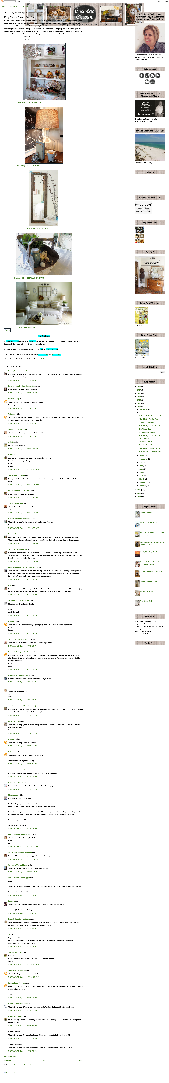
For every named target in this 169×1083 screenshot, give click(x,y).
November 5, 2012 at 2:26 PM (23, 595)
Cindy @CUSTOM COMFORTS (29, 102)
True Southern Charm (147, 445)
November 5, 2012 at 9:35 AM (23, 423)
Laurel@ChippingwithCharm (19, 919)
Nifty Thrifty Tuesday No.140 (149, 426)
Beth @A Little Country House (19, 490)
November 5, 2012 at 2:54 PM (23, 633)
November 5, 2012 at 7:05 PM (23, 746)
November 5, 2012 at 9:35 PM (23, 789)
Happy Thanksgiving (146, 422)
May (141, 472)
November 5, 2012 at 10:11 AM (23, 449)
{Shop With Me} (39, 6)
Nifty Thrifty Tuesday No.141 (149, 419)
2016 (139, 393)
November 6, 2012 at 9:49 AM (23, 946)
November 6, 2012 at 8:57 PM (23, 1010)
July (141, 466)
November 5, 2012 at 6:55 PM (23, 733)
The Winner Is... (145, 429)
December (143, 409)
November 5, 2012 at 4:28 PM (23, 700)
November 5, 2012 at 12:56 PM (23, 561)
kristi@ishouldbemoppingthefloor (20, 834)
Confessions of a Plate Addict (18, 675)
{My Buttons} (53, 6)
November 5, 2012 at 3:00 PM (23, 646)
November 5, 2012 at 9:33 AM (23, 408)
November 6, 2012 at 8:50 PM (23, 998)
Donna (10, 455)
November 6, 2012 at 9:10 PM (23, 1026)
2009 (139, 496)
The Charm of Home (15, 952)
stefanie (11, 442)
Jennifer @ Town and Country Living (22, 706)
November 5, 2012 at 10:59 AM (23, 485)
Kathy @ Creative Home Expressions (21, 386)
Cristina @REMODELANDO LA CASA (33, 229)
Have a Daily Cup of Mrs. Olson (20, 652)
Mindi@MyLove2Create (17, 970)
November (143, 413)
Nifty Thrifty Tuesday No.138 (19, 17)
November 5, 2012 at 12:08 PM (23, 543)
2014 (139, 400)
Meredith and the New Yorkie (18, 600)
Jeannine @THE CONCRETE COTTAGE (32, 166)
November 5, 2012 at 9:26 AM (23, 380)
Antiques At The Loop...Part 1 (150, 416)
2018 (139, 387)
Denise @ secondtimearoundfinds (20, 518)
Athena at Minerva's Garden (18, 770)
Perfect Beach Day (145, 441)
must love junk (13, 721)
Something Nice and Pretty (18, 865)
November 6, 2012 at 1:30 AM (23, 895)
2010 (139, 493)
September (143, 459)
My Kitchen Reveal (147, 591)
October (142, 456)
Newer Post (8, 1060)
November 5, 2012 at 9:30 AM (23, 393)
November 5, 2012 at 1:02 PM (23, 579)
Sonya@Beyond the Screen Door (20, 852)
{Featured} (26, 6)
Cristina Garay (13, 399)
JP (9, 934)
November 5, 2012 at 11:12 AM (23, 497)
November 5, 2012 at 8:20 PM (23, 777)
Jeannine (11, 901)
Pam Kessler (12, 534)
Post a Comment (10, 1056)
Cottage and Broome (15, 1016)
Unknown (11, 414)
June (141, 469)
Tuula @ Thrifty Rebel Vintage (19, 639)
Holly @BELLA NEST (27, 327)
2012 (139, 407)
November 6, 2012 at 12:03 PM (23, 977)
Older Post (79, 1060)
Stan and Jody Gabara (16, 983)
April (141, 476)
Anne (10, 688)
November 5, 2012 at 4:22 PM (23, 682)
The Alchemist (13, 795)
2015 (139, 397)
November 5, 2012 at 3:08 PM (23, 669)
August (142, 462)
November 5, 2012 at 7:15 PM (23, 764)
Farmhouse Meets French (149, 581)
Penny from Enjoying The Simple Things (23, 567)
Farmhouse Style (146, 513)
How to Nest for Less (15, 782)
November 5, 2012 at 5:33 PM (23, 715)
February (143, 482)
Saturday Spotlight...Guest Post (151, 571)
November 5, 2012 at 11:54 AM (23, 513)
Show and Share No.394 (148, 522)
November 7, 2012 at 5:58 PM (23, 1038)
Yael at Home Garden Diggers (19, 878)
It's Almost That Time (147, 432)
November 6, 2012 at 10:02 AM (23, 964)
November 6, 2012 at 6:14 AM (23, 913)
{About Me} (14, 6)
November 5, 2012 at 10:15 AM (23, 469)
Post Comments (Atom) (22, 1065)
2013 (139, 403)
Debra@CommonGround (17, 371)
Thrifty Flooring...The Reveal (150, 552)
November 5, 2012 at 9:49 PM (23, 828)
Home (4, 6)
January (142, 486)
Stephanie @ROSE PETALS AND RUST (29, 278)
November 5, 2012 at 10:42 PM (23, 846)
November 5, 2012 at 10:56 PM (23, 859)
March (142, 479)
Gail (9, 585)
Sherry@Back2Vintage (16, 475)
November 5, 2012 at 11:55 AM (23, 528)
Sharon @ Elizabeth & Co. (18, 549)
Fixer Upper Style (146, 601)
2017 (139, 390)
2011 (139, 490)
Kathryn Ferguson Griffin (17, 1003)
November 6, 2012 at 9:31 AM (23, 928)
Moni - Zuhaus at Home (17, 429)
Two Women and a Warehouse (150, 451)
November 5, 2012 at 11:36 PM (23, 872)
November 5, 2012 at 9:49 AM (23, 436)
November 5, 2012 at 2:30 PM (23, 615)
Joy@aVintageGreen (15, 503)
